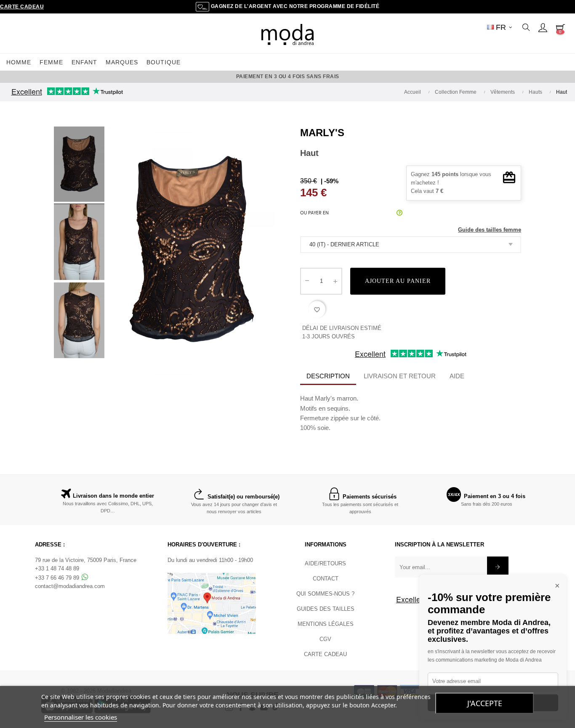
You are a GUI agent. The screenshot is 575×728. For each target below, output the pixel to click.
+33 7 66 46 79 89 (58, 578)
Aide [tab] (457, 376)
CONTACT (325, 578)
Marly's (322, 132)
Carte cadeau (22, 7)
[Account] (542, 27)
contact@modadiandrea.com (70, 586)
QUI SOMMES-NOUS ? (325, 594)
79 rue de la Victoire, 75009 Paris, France (85, 560)
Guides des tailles (325, 609)
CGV (325, 639)
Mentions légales (326, 624)
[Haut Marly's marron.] (79, 166)
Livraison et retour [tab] (400, 376)
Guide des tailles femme (489, 230)
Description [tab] (328, 376)
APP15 (364, 76)
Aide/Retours (325, 563)
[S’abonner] (497, 567)
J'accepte (484, 703)
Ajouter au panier (398, 281)
